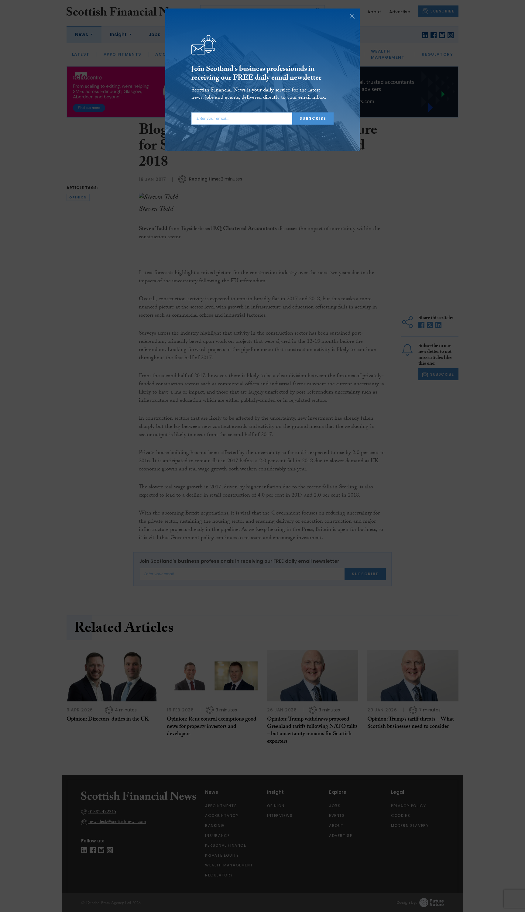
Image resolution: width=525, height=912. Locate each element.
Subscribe (313, 118)
